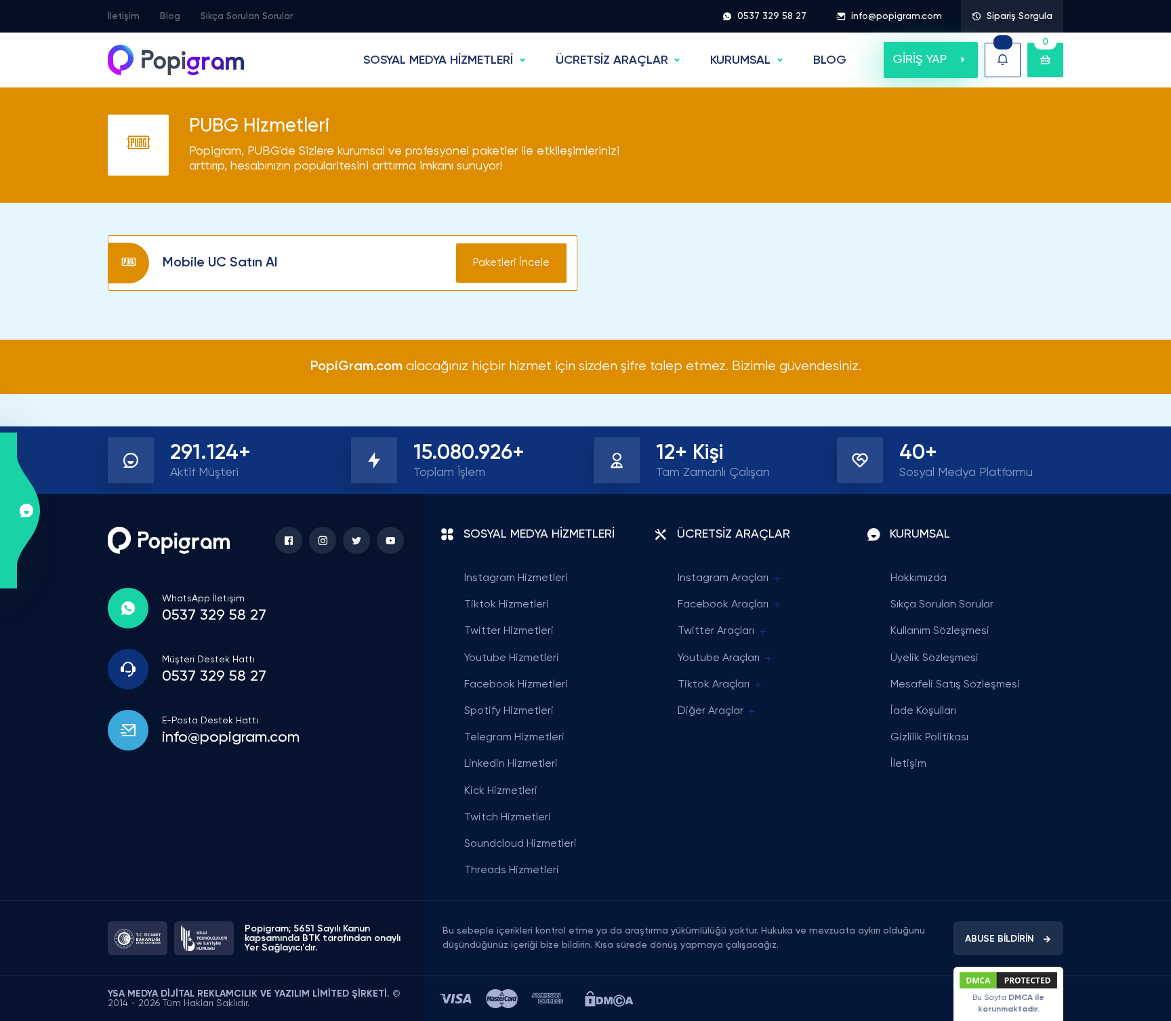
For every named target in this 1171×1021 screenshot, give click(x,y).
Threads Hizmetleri (511, 870)
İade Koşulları (923, 711)
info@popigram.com (896, 16)
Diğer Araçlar (710, 711)
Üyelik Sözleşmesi (934, 658)
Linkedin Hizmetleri (511, 764)
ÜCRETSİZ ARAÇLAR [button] (612, 60)
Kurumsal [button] (740, 60)
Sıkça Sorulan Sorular (247, 16)
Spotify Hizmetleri (509, 711)
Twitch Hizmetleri (507, 817)
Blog (170, 16)
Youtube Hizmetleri (511, 658)
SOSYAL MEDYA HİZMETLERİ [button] (438, 60)
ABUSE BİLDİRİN (999, 939)
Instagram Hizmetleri (516, 578)
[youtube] (390, 540)
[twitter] (356, 540)
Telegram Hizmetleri (514, 737)
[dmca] (609, 999)
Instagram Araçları (723, 578)
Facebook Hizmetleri (516, 684)
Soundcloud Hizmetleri (520, 844)
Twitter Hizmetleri (509, 631)
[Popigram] (176, 60)
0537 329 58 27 (771, 16)
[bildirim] (1003, 60)
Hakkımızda (918, 578)
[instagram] (322, 540)
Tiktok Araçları (713, 684)
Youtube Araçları (719, 658)
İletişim (124, 16)
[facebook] (288, 540)
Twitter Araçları (716, 631)
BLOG (829, 60)
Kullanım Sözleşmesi (939, 631)
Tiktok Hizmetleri (506, 604)
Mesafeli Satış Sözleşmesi (955, 684)
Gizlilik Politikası (929, 737)
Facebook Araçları (723, 604)
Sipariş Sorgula (1019, 16)
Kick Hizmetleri (500, 791)
